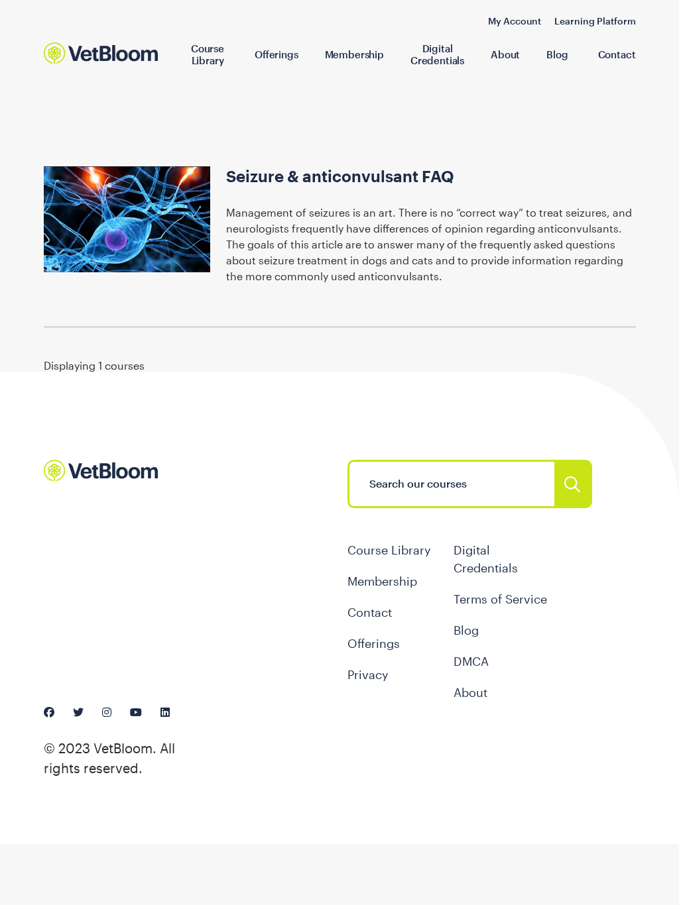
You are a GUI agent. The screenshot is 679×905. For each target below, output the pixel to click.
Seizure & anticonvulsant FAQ (340, 176)
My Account (514, 21)
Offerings (276, 54)
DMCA (471, 661)
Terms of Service (500, 599)
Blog (557, 54)
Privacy (368, 674)
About (505, 54)
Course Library (207, 54)
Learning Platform (595, 21)
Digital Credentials (437, 54)
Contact (617, 54)
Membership (354, 54)
